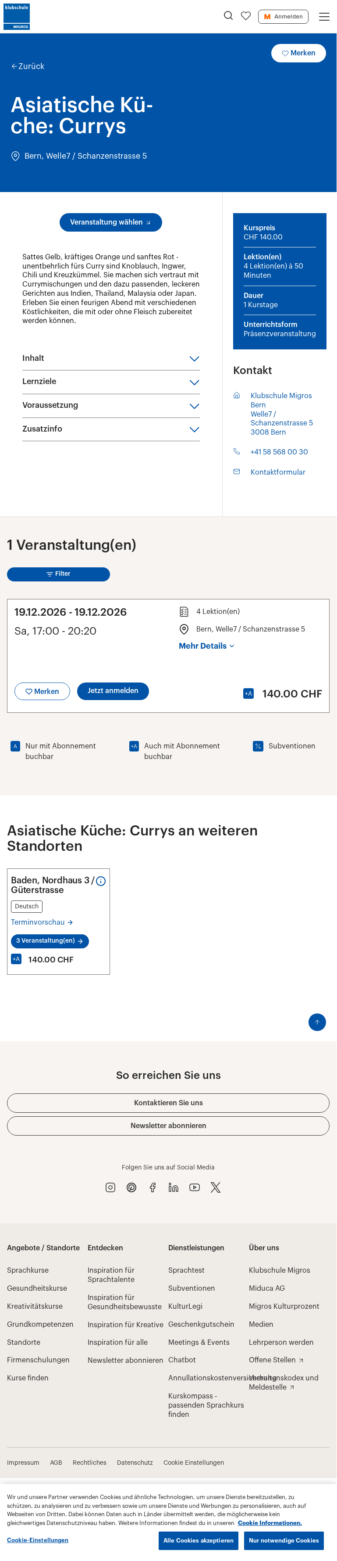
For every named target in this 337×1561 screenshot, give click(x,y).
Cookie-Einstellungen (38, 1540)
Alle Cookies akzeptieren (198, 1540)
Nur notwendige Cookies (284, 1540)
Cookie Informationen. (270, 1523)
